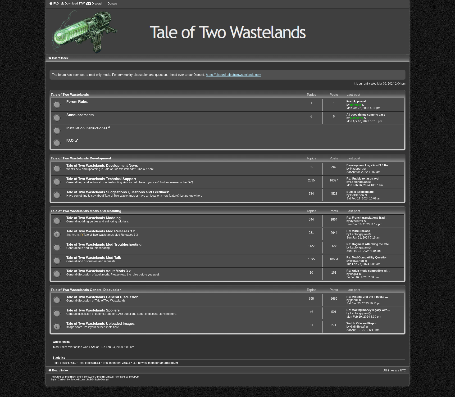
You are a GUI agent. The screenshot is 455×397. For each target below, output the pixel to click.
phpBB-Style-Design (97, 379)
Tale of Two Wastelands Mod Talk (93, 258)
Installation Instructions (86, 128)
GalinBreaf (357, 326)
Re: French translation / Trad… (366, 217)
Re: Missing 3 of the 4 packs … (367, 296)
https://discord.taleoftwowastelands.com (233, 75)
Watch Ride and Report (362, 323)
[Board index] (227, 27)
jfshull (354, 300)
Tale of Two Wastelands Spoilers (93, 310)
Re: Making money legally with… (368, 310)
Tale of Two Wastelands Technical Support (101, 179)
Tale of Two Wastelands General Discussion (86, 290)
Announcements (80, 115)
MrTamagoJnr (168, 363)
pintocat (355, 104)
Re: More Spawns (358, 231)
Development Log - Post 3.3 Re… (368, 165)
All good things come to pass (365, 114)
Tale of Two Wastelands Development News (102, 165)
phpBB (69, 376)
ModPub (134, 376)
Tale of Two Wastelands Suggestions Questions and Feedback (117, 192)
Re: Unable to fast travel (362, 178)
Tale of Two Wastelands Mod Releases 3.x (100, 231)
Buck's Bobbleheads (360, 192)
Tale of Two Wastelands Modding (93, 218)
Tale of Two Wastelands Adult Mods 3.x (98, 271)
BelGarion (357, 195)
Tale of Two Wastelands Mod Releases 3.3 (110, 234)
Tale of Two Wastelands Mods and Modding (86, 211)
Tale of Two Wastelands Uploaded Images (100, 323)
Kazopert (356, 168)
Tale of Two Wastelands (70, 94)
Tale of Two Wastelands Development (81, 158)
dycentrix (356, 221)
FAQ (70, 140)
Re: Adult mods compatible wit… (368, 270)
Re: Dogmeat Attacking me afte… (369, 244)
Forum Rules (77, 102)
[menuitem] (54, 3)
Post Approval (356, 101)
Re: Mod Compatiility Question (366, 257)
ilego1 (354, 274)
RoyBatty (356, 118)
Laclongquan (359, 182)
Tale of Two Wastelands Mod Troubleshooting (103, 244)
